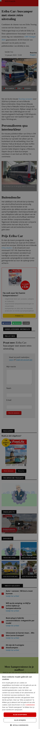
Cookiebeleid (30, 705)
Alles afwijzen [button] (20, 720)
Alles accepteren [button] (20, 715)
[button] (19, 725)
